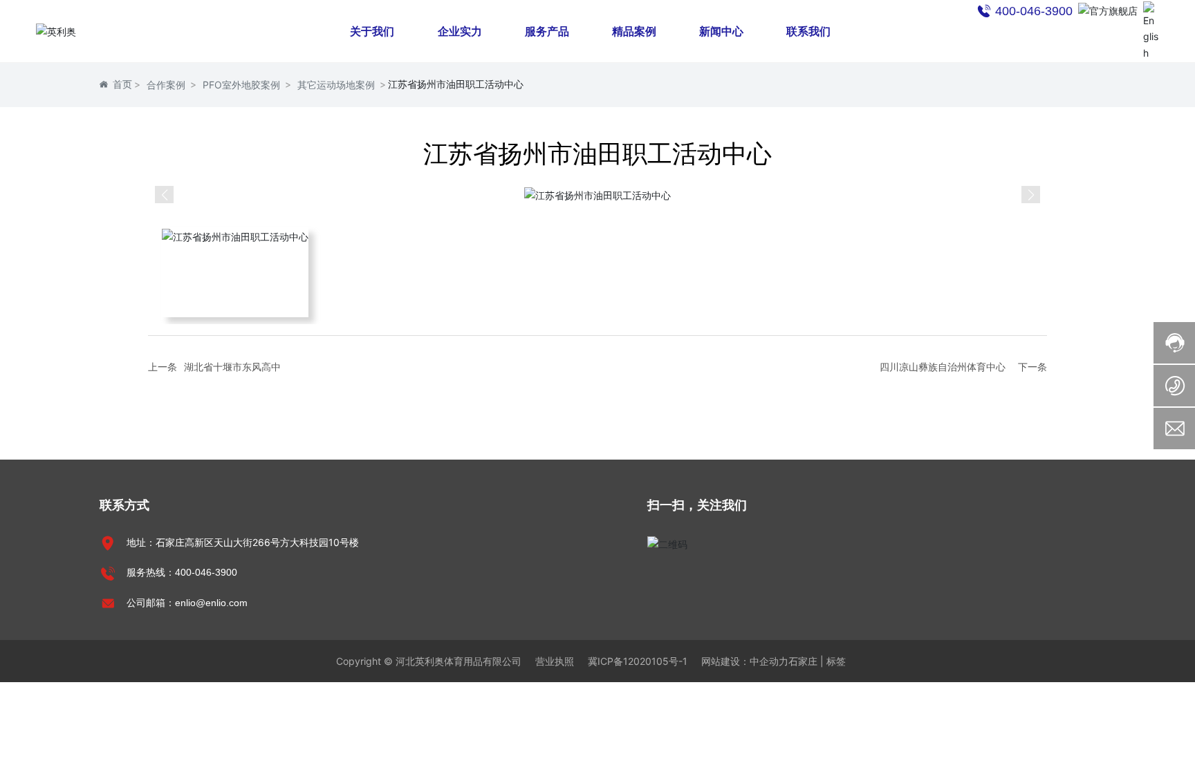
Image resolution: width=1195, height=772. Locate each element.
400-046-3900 (206, 572)
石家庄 (802, 661)
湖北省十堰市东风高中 (232, 367)
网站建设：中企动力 (744, 661)
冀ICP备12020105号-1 (637, 661)
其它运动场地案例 (336, 85)
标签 (836, 661)
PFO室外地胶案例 (241, 85)
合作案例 (166, 85)
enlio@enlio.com (211, 602)
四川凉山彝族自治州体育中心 (943, 367)
